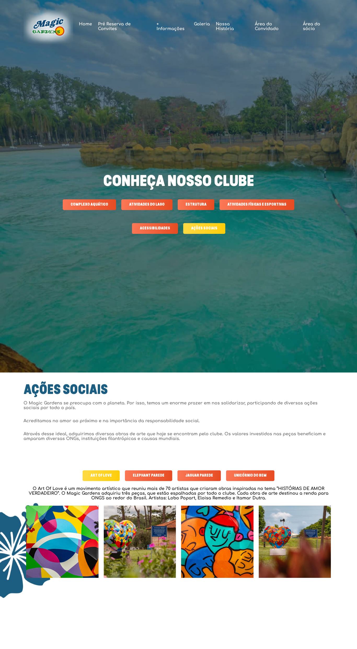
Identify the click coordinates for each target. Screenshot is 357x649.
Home (85, 24)
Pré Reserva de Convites (114, 26)
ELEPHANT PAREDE (148, 475)
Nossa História (225, 26)
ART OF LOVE (101, 475)
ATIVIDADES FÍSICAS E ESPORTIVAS (256, 204)
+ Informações (171, 26)
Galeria (202, 24)
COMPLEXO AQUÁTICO (89, 204)
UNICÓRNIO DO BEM (250, 475)
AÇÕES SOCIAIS (204, 228)
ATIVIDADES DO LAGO (147, 204)
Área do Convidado (267, 26)
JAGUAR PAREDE (199, 475)
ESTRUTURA (196, 204)
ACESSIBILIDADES (155, 228)
